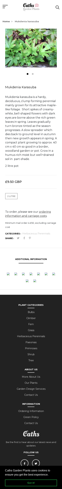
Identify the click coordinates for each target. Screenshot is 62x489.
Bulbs (31, 312)
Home (6, 21)
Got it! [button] (31, 482)
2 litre (11, 196)
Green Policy (31, 417)
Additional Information (31, 259)
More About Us (31, 376)
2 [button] (33, 74)
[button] (49, 474)
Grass (31, 330)
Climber (31, 318)
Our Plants (31, 382)
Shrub (31, 354)
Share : (9, 238)
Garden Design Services (31, 388)
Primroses (31, 348)
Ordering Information (31, 411)
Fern (31, 324)
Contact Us (31, 394)
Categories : (13, 233)
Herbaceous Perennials (36, 233)
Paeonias (31, 342)
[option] (31, 48)
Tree (31, 360)
